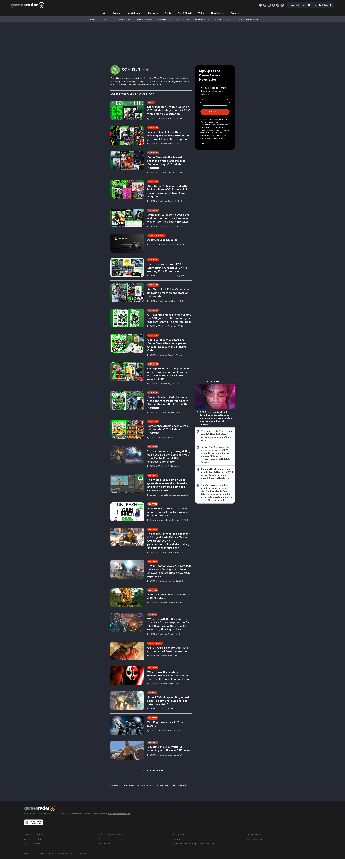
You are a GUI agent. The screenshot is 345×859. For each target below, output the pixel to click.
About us (177, 839)
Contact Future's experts (110, 834)
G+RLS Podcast (183, 19)
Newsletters (217, 13)
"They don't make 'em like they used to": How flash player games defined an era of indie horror (216, 435)
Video (201, 13)
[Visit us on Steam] (282, 5)
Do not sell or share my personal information (193, 843)
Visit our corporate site (119, 814)
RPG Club (104, 19)
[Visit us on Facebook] (273, 5)
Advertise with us (255, 839)
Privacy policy (179, 834)
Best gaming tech (202, 19)
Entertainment (133, 13)
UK (174, 785)
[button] (328, 5)
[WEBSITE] (147, 69)
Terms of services (208, 122)
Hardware (153, 13)
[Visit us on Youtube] (269, 5)
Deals (168, 13)
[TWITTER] (143, 69)
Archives (158, 770)
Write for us (104, 843)
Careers (102, 839)
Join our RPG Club (222, 19)
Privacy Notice (210, 127)
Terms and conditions (34, 834)
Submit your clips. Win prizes (246, 19)
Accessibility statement (35, 839)
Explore (235, 13)
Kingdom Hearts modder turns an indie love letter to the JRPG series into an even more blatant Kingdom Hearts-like (217, 473)
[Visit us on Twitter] (260, 5)
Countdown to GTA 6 (122, 19)
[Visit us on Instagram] (277, 5)
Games (116, 13)
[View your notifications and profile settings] (319, 5)
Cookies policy (254, 834)
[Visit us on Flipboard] (264, 5)
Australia (182, 785)
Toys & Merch (184, 13)
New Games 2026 (164, 19)
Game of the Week (144, 19)
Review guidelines (32, 843)
